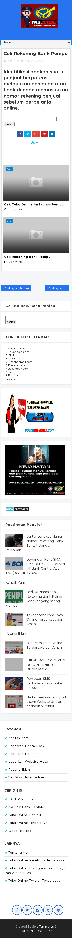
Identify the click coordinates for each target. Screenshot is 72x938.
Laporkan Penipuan (24, 754)
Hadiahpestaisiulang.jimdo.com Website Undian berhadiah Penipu (46, 701)
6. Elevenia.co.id (15, 365)
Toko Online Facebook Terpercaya (36, 860)
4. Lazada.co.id (15, 358)
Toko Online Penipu (24, 815)
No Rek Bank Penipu (25, 807)
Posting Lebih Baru (16, 288)
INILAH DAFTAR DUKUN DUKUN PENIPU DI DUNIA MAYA (45, 664)
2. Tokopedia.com (17, 352)
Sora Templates (43, 926)
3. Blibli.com (13, 355)
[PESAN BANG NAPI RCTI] (35, 469)
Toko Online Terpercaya (27, 823)
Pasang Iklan (15, 633)
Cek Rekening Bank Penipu (27, 257)
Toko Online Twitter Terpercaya (34, 880)
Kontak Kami (15, 582)
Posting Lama (57, 288)
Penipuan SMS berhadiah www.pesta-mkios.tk (44, 683)
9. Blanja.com (14, 375)
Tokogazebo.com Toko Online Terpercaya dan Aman (44, 619)
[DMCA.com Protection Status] (17, 509)
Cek (41, 60)
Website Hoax (20, 831)
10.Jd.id (10, 378)
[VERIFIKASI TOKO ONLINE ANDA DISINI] (30, 412)
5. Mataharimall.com (18, 362)
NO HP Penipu (20, 799)
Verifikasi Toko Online (26, 777)
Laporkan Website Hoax (28, 761)
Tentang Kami (20, 852)
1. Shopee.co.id (15, 348)
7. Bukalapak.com (17, 368)
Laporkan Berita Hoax (26, 746)
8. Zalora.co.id (14, 372)
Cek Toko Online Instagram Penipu (34, 204)
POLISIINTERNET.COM (36, 931)
